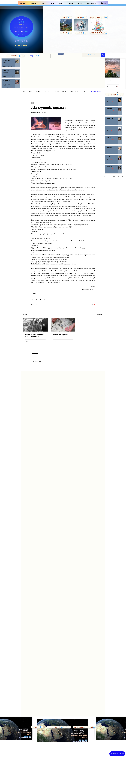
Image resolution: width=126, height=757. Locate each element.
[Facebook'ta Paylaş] (32, 299)
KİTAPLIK (56, 91)
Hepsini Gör (100, 314)
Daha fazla (73, 91)
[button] (85, 91)
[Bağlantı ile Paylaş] (45, 299)
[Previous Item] (102, 68)
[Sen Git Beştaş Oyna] (63, 325)
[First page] (105, 176)
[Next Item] (123, 68)
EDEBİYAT (47, 91)
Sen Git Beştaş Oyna (60, 334)
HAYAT (31, 91)
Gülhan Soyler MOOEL (88, 289)
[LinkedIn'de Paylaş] (40, 299)
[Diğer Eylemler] (94, 103)
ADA (24, 91)
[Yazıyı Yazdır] (49, 299)
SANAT (38, 91)
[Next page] (118, 176)
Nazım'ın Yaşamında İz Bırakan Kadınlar (34, 335)
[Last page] (122, 176)
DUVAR (64, 91)
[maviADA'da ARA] (103, 55)
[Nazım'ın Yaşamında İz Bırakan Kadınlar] (35, 325)
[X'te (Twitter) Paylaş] (36, 299)
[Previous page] (109, 176)
